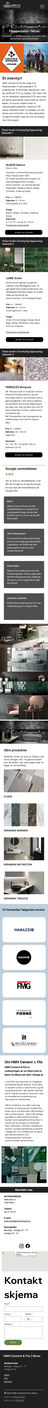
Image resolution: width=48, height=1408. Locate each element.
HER (15, 490)
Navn (7, 1304)
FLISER (8, 796)
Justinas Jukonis (17, 598)
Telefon (29, 1314)
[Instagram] (21, 1246)
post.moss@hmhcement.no (17, 1221)
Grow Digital (19, 1397)
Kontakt (8, 1381)
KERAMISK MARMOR (16, 830)
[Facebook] (28, 1246)
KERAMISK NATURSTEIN (18, 864)
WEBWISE (20, 1400)
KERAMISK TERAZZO (16, 898)
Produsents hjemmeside (17, 225)
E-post (7, 1314)
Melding (8, 1324)
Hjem (6, 1375)
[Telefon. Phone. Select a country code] (29, 1319)
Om (6, 1378)
